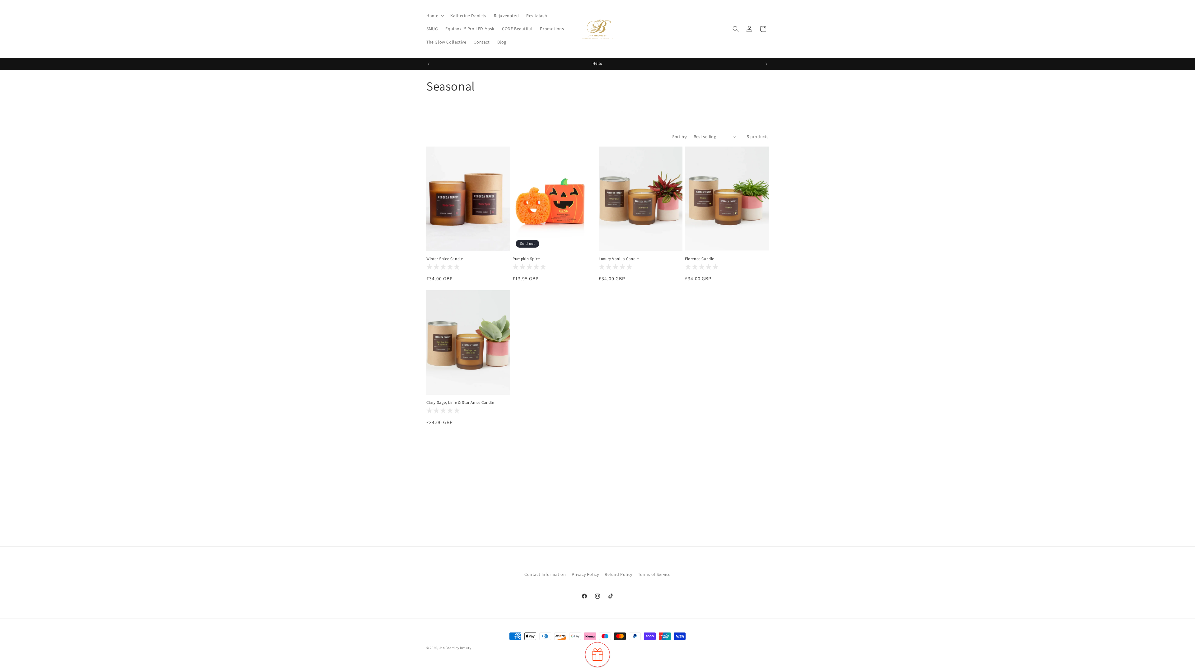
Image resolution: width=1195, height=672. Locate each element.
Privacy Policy (585, 574)
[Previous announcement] (428, 64)
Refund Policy (618, 574)
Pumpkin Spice (526, 258)
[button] (435, 15)
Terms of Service (654, 574)
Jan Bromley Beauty (455, 648)
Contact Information (545, 574)
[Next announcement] (766, 64)
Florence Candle (699, 258)
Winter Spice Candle (444, 258)
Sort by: (679, 136)
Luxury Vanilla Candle (619, 258)
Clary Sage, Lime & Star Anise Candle (460, 402)
